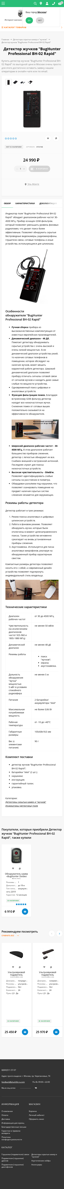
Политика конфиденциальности (12, 1138)
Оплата (5, 1115)
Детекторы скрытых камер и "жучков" (30, 39)
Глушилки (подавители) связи (15, 1154)
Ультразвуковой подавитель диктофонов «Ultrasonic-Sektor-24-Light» (16, 977)
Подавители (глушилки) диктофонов (13, 1165)
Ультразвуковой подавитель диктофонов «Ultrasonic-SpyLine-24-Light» (47, 977)
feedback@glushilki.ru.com (13, 1082)
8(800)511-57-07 (9, 1070)
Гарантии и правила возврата (11, 1132)
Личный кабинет (36, 1115)
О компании (7, 1111)
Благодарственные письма (14, 1127)
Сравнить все (8, 935)
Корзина (33, 1111)
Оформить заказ (36, 1119)
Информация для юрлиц (13, 1123)
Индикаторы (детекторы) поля (21, 805)
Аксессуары (36, 1164)
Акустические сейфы (40, 1160)
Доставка (6, 1119)
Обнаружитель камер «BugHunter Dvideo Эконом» (16, 876)
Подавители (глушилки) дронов (13, 1159)
